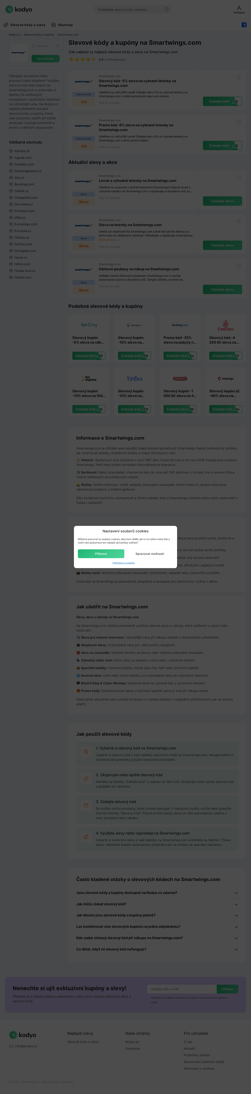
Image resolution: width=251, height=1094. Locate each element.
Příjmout (101, 554)
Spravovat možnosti (150, 554)
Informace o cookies (124, 562)
